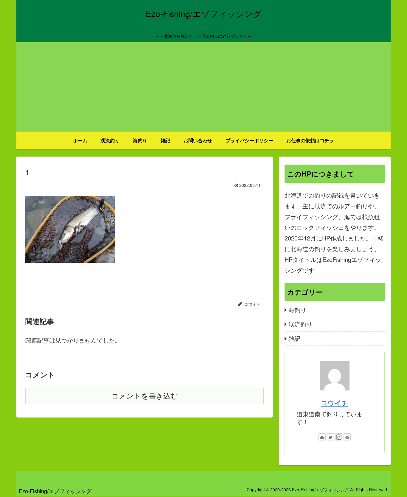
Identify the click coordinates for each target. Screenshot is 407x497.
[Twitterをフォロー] (330, 436)
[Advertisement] (203, 87)
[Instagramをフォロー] (338, 436)
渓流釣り (300, 324)
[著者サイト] (322, 436)
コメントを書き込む (144, 396)
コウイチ (334, 402)
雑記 (294, 338)
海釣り (297, 309)
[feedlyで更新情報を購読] (347, 436)
